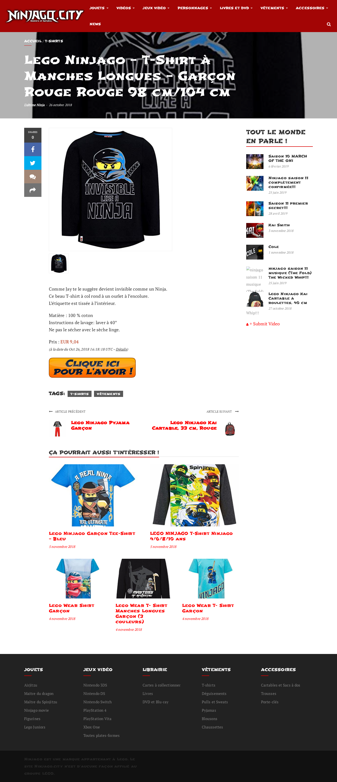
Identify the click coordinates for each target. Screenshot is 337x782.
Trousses (268, 693)
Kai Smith (279, 225)
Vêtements (272, 8)
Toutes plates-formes (101, 735)
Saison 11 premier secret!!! (288, 205)
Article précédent (70, 411)
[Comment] (32, 176)
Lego (122, 759)
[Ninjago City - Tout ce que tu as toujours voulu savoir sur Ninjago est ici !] (45, 16)
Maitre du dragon (39, 693)
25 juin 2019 (277, 192)
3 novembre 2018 (281, 230)
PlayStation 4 (94, 710)
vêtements (108, 393)
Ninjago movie (36, 710)
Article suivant (219, 411)
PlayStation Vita (97, 718)
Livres (148, 693)
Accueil (32, 41)
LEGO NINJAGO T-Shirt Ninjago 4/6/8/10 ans (191, 536)
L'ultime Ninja (34, 105)
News (95, 24)
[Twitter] (32, 163)
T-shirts (54, 41)
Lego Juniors (34, 727)
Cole (273, 246)
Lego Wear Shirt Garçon (71, 608)
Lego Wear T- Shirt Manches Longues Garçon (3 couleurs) (141, 614)
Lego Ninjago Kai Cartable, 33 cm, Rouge (184, 425)
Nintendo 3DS (95, 685)
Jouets (97, 8)
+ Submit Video (265, 324)
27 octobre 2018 (280, 308)
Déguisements (214, 693)
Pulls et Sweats (215, 701)
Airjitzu (30, 685)
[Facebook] (32, 149)
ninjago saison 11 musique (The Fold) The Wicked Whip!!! (290, 273)
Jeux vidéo (154, 8)
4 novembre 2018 (62, 618)
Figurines (32, 718)
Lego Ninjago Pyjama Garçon (100, 425)
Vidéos (123, 8)
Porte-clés (270, 701)
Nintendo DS (94, 693)
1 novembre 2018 (281, 252)
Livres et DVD (234, 8)
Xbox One (91, 727)
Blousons (209, 718)
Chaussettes (212, 727)
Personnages (193, 8)
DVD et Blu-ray (155, 701)
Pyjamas (209, 710)
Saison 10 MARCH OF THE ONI (287, 158)
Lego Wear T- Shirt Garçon (208, 608)
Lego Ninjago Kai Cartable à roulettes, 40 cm (288, 298)
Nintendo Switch (97, 701)
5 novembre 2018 (62, 546)
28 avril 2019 (277, 213)
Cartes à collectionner (162, 685)
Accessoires (310, 8)
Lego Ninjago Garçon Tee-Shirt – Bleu (92, 536)
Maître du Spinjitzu (40, 701)
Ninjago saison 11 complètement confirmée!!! (288, 182)
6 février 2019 (278, 166)
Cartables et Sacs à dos (280, 685)
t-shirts (79, 393)
